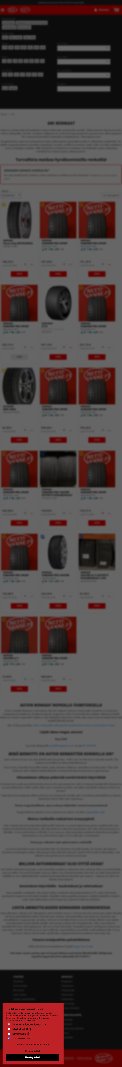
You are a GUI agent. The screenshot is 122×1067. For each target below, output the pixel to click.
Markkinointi (20, 1029)
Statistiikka (19, 1033)
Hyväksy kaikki (32, 1057)
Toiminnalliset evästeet (26, 1024)
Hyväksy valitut (32, 1051)
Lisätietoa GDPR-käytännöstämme (32, 1044)
